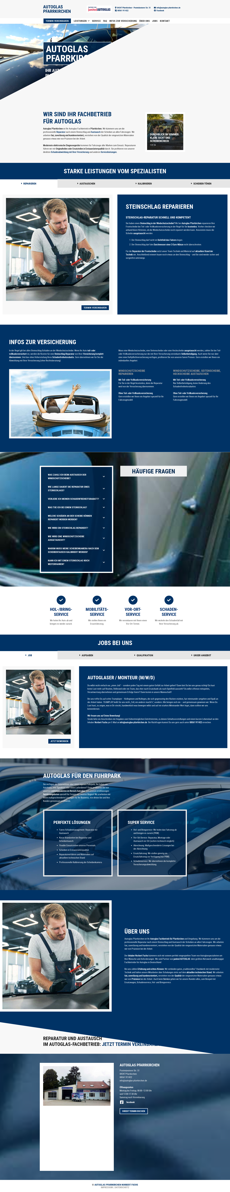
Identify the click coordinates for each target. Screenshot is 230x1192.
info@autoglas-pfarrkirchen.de (133, 1080)
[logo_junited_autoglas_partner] (99, 9)
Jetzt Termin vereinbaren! (131, 1044)
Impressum (107, 1187)
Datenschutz (121, 1187)
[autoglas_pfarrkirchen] (76, 1086)
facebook (130, 1102)
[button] (89, 21)
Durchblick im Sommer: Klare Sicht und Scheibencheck (164, 138)
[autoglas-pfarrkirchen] (57, 9)
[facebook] (123, 1102)
